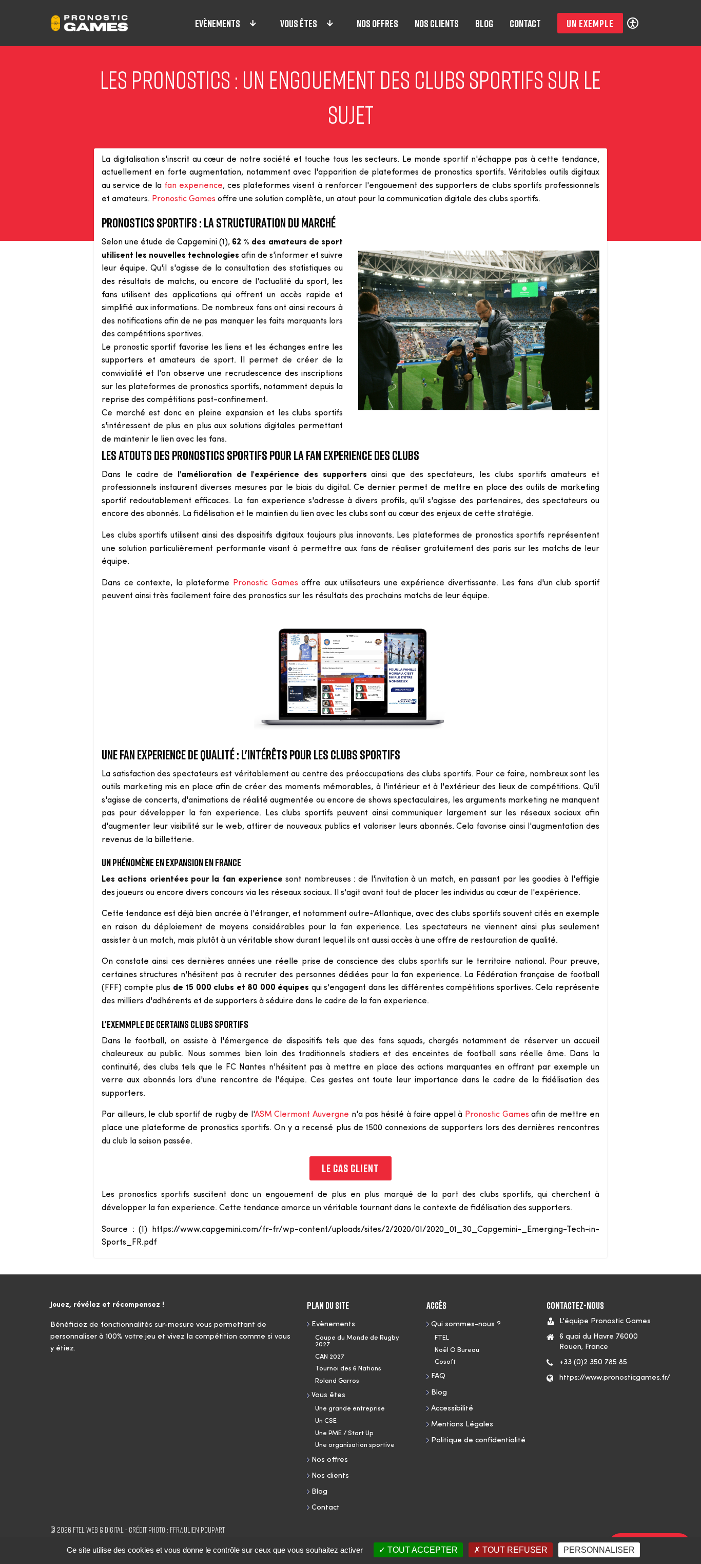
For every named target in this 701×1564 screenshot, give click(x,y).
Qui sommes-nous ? (466, 1324)
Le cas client (350, 1168)
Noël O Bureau (457, 1350)
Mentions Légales (462, 1424)
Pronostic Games (184, 199)
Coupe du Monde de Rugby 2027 (357, 1341)
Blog (484, 23)
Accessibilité (452, 1409)
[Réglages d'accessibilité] (632, 22)
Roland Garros (337, 1381)
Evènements (217, 23)
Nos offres (377, 23)
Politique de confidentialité (478, 1440)
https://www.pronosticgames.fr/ (614, 1378)
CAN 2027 (329, 1356)
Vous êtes (298, 23)
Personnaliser (599, 1550)
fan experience (193, 186)
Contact (525, 23)
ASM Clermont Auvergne (302, 1115)
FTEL (442, 1337)
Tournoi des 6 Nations (348, 1368)
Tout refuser (514, 1550)
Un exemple (590, 23)
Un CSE (326, 1421)
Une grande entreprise (350, 1408)
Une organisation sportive (355, 1445)
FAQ (438, 1376)
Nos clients (437, 23)
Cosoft (445, 1362)
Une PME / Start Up (344, 1433)
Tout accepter (421, 1550)
